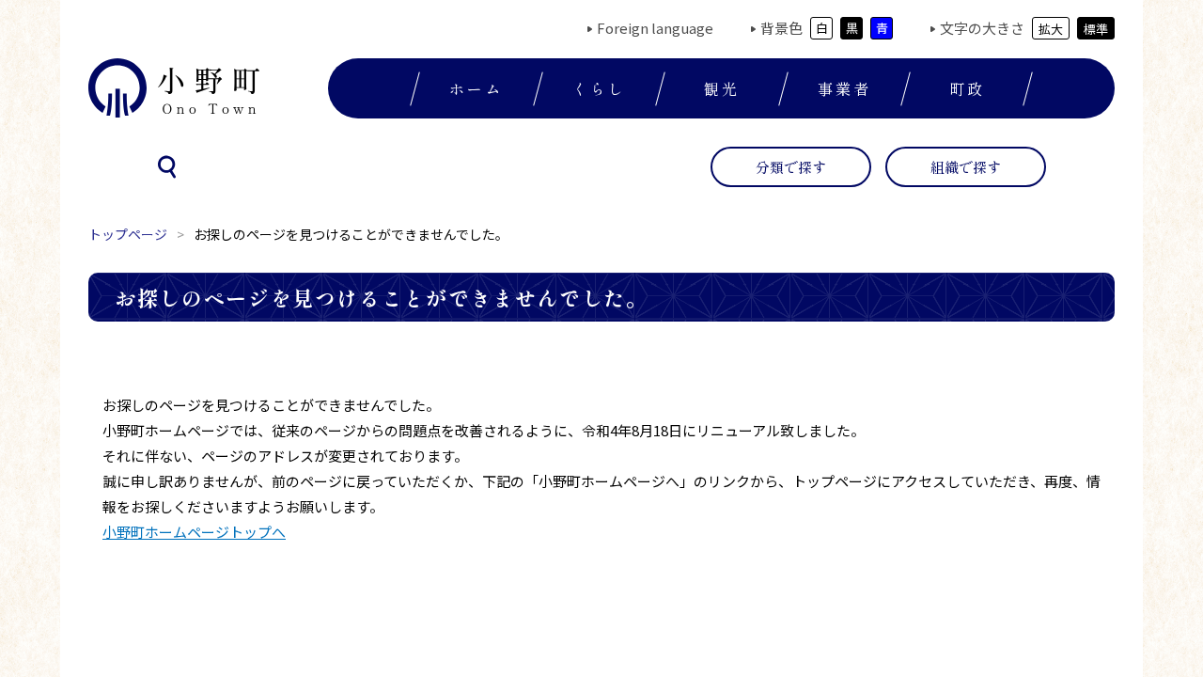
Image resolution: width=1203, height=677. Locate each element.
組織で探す (965, 167)
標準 (1096, 29)
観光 (722, 88)
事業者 (845, 88)
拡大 (1051, 29)
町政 (967, 88)
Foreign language (655, 28)
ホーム (476, 88)
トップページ (127, 234)
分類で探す (791, 167)
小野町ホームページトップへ (194, 532)
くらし (599, 88)
